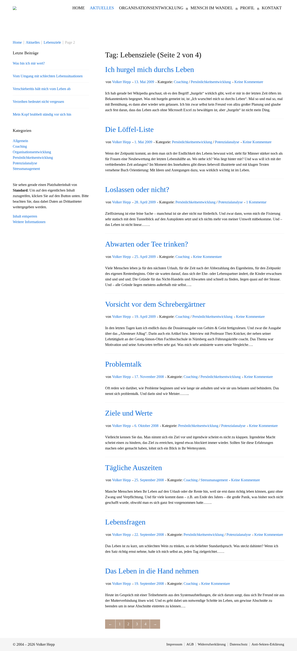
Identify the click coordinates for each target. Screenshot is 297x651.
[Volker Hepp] (14, 8)
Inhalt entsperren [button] (25, 216)
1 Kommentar (256, 202)
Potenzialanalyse (227, 142)
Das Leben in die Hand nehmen (152, 571)
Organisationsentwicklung (32, 152)
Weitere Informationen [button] (29, 222)
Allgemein (20, 141)
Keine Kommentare (248, 82)
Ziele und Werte (128, 413)
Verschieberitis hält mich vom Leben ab (42, 89)
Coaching (181, 82)
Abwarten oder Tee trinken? (146, 244)
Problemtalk (123, 364)
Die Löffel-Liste (129, 129)
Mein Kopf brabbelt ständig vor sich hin (42, 114)
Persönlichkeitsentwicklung (211, 82)
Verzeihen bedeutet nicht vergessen (38, 102)
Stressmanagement (214, 480)
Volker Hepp (121, 82)
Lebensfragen (125, 522)
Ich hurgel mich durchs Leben (149, 69)
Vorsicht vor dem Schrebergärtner (155, 304)
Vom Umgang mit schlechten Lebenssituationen (48, 76)
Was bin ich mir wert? (29, 63)
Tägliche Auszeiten (133, 467)
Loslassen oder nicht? (137, 189)
